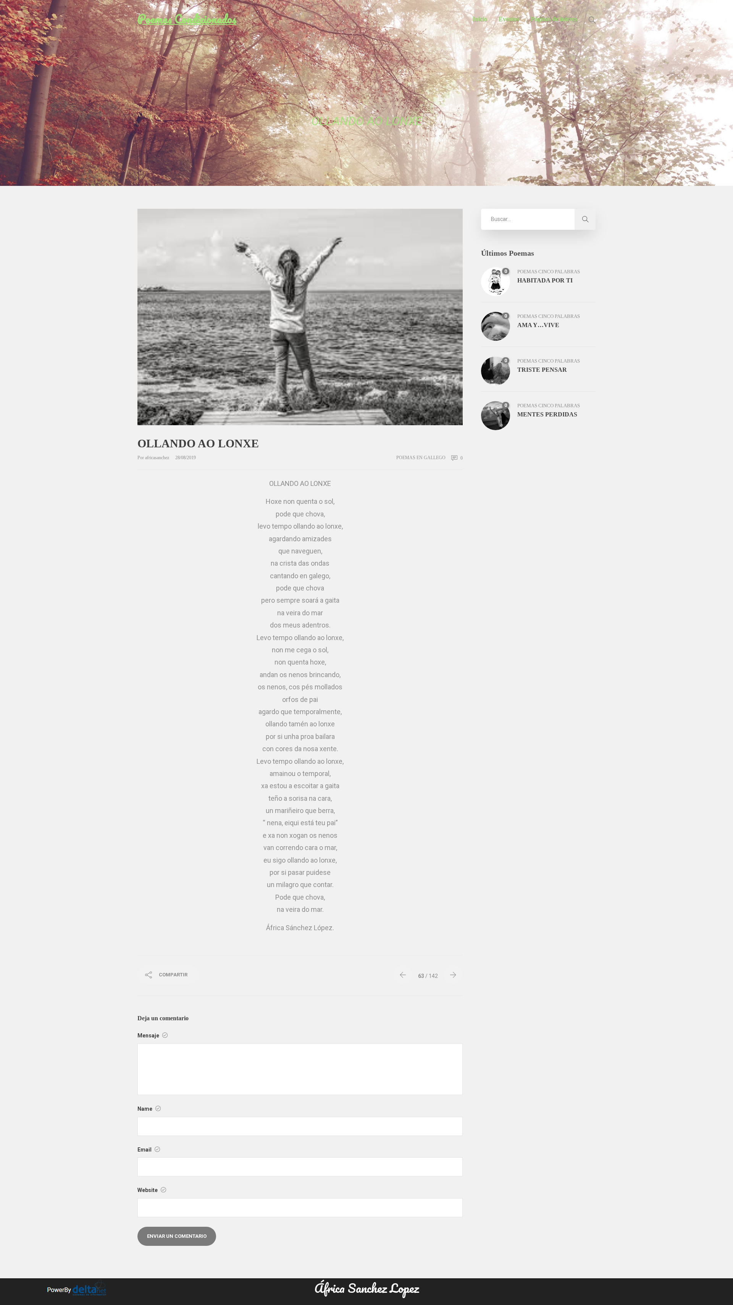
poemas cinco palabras (548, 271)
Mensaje (148, 1035)
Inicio (480, 19)
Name (145, 1109)
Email (145, 1150)
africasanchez (157, 457)
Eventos (509, 19)
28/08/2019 (185, 457)
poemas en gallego (421, 457)
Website (148, 1190)
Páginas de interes (554, 19)
